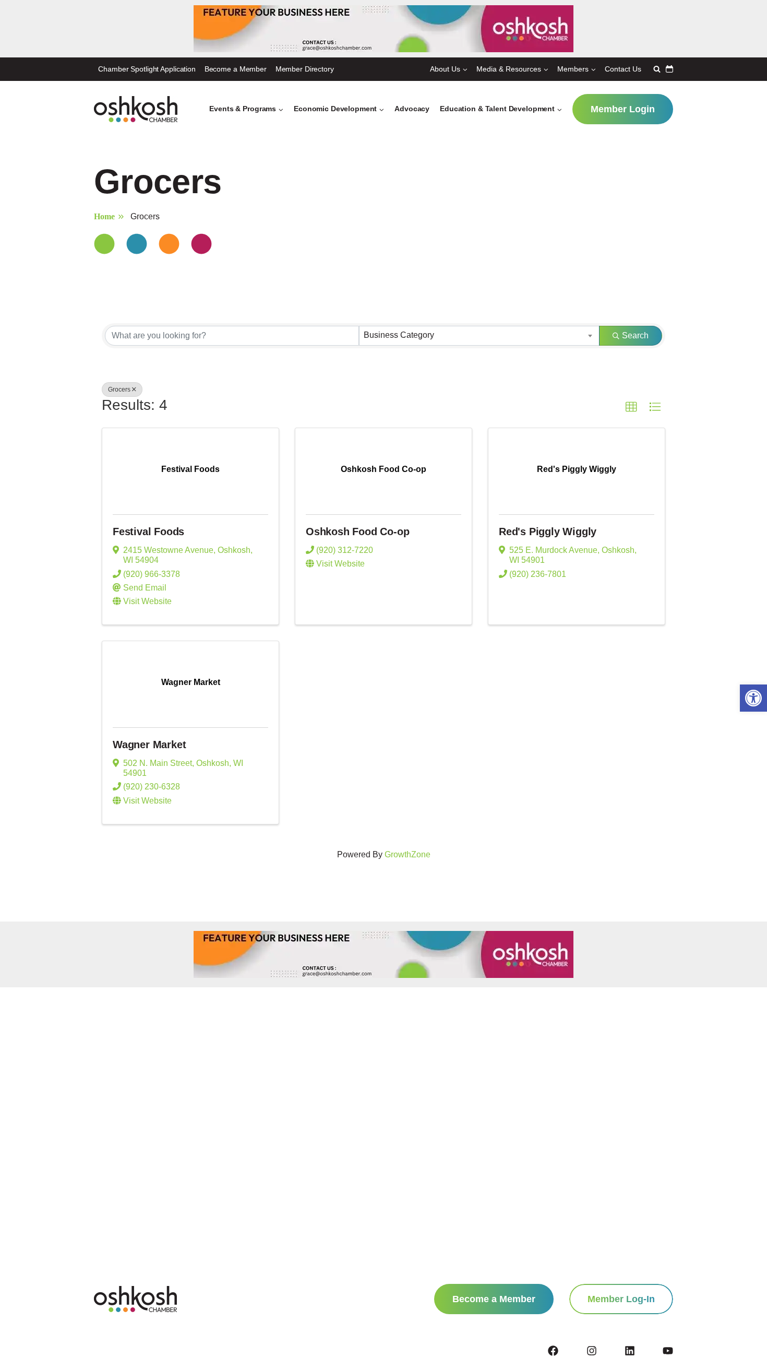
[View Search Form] (656, 69)
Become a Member (236, 69)
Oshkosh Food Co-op (357, 531)
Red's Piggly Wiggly (547, 531)
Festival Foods (148, 531)
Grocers (119, 389)
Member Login (623, 109)
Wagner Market (149, 744)
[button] (753, 698)
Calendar (669, 69)
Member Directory (304, 69)
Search (635, 335)
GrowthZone (407, 854)
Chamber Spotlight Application (147, 69)
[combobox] (479, 336)
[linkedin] (643, 1351)
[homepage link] (135, 1299)
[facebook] (566, 1351)
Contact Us (623, 69)
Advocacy (411, 108)
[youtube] (668, 1351)
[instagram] (604, 1351)
